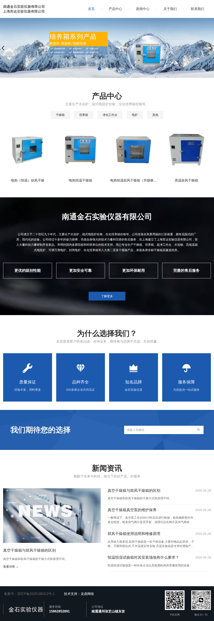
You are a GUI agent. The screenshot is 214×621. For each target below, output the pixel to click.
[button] (99, 68)
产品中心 (115, 9)
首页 (91, 9)
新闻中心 (142, 9)
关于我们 (170, 9)
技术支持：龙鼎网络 (80, 594)
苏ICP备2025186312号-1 (36, 594)
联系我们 (197, 9)
